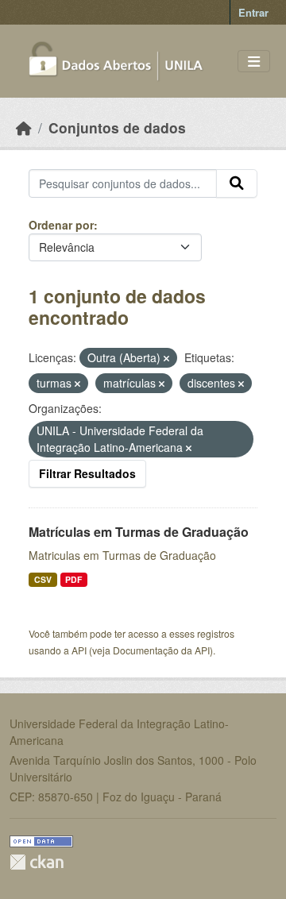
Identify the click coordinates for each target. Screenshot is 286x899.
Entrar (253, 12)
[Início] (24, 127)
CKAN (37, 862)
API (79, 650)
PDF (73, 579)
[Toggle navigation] (254, 61)
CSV (43, 579)
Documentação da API (161, 650)
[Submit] (236, 183)
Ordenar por (61, 225)
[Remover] (166, 358)
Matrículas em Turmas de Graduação (139, 532)
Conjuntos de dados (117, 127)
